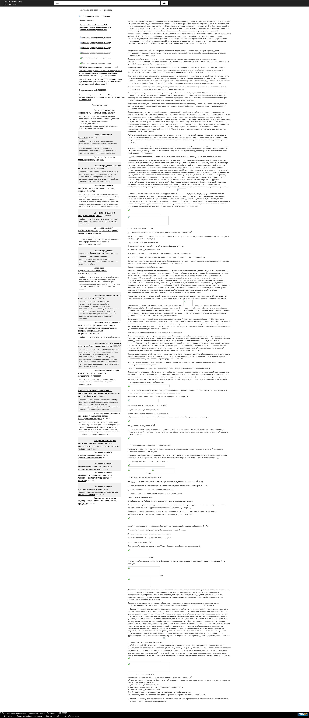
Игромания (8, 716)
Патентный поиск (10, 4)
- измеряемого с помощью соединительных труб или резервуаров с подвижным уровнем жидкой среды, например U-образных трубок (100, 81)
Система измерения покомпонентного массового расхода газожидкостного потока (95, 466)
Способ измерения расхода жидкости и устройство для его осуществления (98, 373)
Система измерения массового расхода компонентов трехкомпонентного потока (95, 455)
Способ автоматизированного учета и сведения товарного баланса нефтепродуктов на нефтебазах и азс (99, 393)
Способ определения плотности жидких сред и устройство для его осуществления (98, 231)
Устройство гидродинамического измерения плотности (92, 271)
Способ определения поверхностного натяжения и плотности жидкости (96, 188)
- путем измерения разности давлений (98, 67)
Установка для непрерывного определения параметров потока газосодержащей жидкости (99, 416)
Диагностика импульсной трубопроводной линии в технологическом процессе (97, 501)
